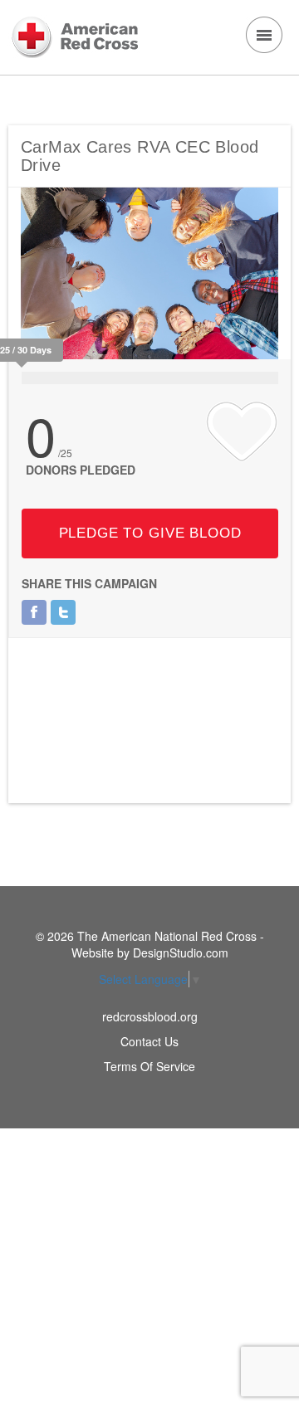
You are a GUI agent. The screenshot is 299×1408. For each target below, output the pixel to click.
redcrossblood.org (150, 1016)
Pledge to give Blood (150, 533)
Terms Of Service (149, 1066)
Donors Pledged (80, 469)
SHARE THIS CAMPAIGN (89, 583)
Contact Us (149, 1041)
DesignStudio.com (180, 952)
